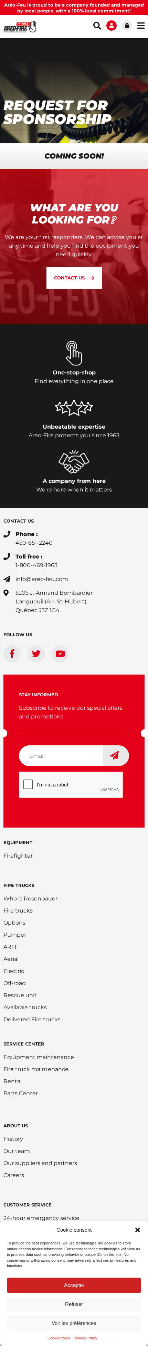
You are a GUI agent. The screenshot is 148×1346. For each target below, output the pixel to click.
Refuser (74, 1304)
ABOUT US (15, 1125)
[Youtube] (60, 653)
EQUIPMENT (17, 842)
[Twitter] (36, 653)
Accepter (74, 1285)
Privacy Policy (85, 1338)
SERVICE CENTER (23, 1044)
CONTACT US (18, 521)
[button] (137, 1229)
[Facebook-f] (12, 653)
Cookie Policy (58, 1338)
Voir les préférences (74, 1323)
